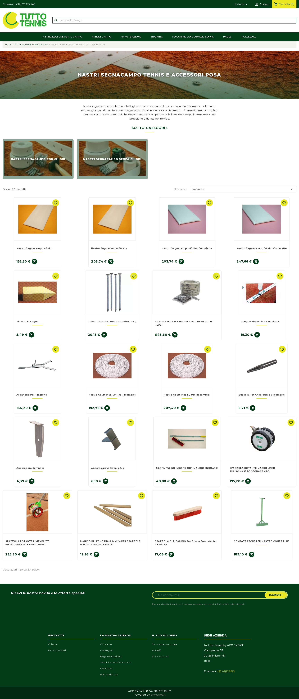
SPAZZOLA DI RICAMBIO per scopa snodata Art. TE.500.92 (186, 543)
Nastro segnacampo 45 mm (34, 248)
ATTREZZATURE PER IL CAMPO (62, 36)
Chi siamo (106, 644)
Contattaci (106, 668)
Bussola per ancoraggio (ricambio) (261, 394)
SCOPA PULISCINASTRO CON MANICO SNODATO (187, 468)
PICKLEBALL (248, 36)
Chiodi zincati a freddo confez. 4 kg (112, 321)
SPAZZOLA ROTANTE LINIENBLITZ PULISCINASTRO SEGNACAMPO (27, 543)
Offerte (52, 644)
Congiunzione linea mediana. (260, 321)
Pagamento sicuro (111, 656)
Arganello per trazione (31, 394)
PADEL (227, 36)
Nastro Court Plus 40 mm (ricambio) (112, 394)
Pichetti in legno (27, 321)
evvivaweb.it (158, 694)
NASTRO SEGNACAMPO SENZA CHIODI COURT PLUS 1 (184, 323)
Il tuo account (164, 635)
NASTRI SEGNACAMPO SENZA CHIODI (112, 159)
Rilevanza (243, 189)
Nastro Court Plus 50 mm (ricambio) (187, 394)
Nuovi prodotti (57, 650)
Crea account (160, 656)
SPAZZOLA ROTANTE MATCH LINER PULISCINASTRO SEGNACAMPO (252, 469)
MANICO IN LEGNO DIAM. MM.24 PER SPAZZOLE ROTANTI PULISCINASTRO (110, 543)
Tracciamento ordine (164, 644)
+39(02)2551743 (25, 4)
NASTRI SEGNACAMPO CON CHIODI (38, 159)
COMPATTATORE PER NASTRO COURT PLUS (262, 541)
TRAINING (157, 36)
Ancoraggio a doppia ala (107, 468)
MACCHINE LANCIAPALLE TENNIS (193, 36)
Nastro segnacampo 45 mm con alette (187, 248)
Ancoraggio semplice (30, 468)
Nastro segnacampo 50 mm (109, 248)
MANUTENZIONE (131, 36)
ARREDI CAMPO (101, 36)
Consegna (106, 650)
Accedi (156, 650)
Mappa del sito (109, 674)
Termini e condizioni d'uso (115, 662)
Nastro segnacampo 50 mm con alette (262, 248)
